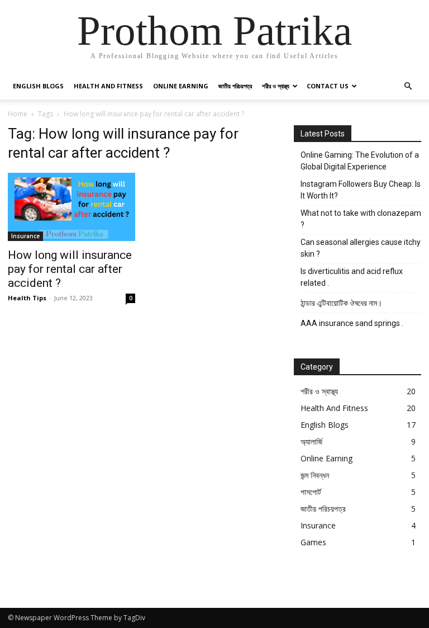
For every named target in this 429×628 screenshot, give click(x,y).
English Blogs (38, 86)
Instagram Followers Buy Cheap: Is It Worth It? (361, 190)
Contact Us (328, 86)
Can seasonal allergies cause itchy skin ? (361, 248)
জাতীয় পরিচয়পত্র (235, 86)
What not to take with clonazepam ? (361, 219)
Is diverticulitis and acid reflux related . (352, 277)
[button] (407, 86)
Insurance (25, 236)
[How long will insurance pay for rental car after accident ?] (71, 207)
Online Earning (180, 86)
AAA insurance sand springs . (352, 323)
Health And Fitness (108, 86)
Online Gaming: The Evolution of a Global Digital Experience (360, 160)
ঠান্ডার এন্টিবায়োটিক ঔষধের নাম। (342, 303)
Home (17, 114)
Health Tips (27, 298)
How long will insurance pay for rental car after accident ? (70, 269)
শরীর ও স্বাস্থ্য (275, 86)
